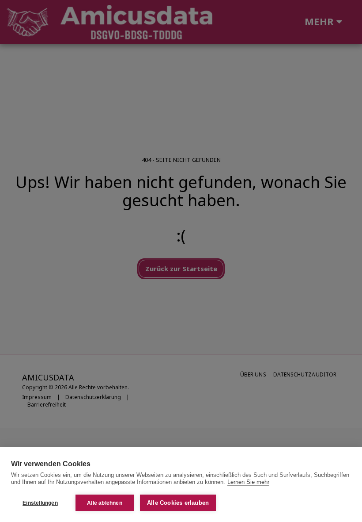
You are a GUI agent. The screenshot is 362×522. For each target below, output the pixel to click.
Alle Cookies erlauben (178, 502)
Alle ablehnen (104, 503)
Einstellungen (40, 503)
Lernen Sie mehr (248, 482)
